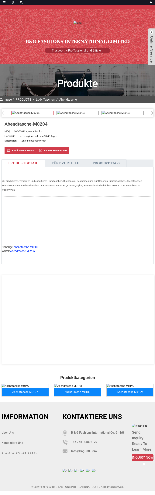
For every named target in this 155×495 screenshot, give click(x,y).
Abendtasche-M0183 (77, 391)
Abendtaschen (68, 99)
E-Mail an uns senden (23, 150)
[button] (151, 113)
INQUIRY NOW (142, 457)
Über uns (8, 432)
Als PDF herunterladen (55, 150)
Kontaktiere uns (12, 443)
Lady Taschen (45, 99)
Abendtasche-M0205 (22, 251)
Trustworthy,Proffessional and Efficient (77, 50)
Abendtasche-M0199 (130, 391)
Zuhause (6, 99)
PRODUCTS (23, 99)
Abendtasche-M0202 (26, 247)
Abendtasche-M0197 (25, 391)
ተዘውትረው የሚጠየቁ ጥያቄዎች (20, 453)
